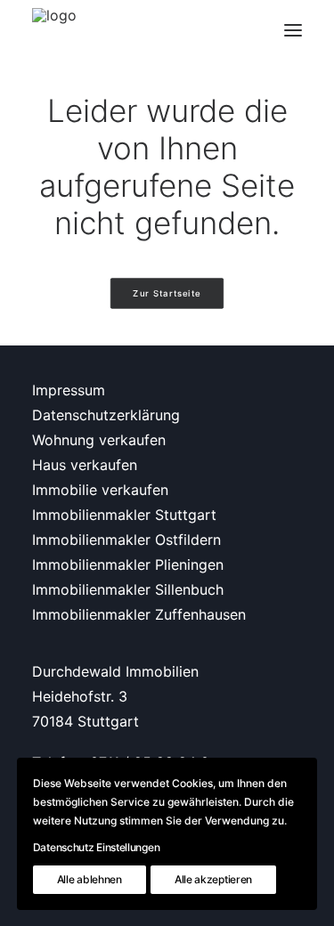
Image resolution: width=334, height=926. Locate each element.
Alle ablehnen (89, 879)
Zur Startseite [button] (167, 293)
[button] (293, 30)
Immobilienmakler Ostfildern (126, 539)
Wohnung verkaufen (99, 440)
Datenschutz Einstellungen (96, 847)
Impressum (68, 390)
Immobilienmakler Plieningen (128, 564)
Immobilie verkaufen (100, 490)
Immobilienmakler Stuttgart (124, 515)
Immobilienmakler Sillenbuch (128, 589)
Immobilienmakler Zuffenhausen (139, 614)
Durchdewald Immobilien (115, 671)
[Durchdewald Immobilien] (54, 30)
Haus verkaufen (84, 465)
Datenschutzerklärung (106, 415)
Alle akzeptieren (213, 879)
